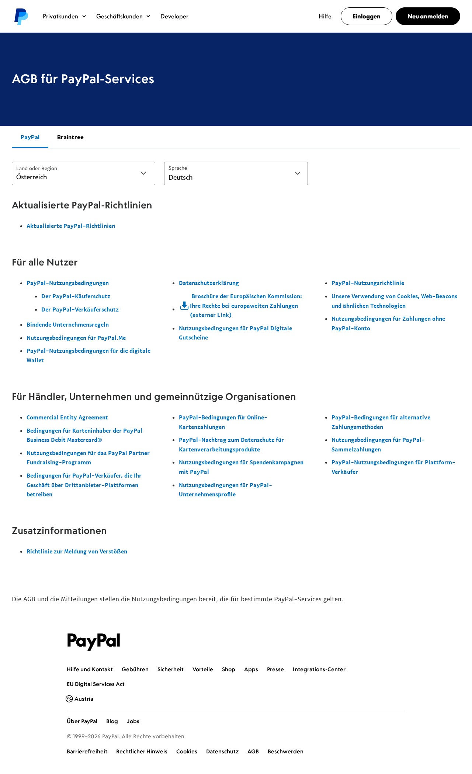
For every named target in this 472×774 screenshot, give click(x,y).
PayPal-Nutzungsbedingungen (68, 282)
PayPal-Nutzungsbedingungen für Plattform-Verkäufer (393, 466)
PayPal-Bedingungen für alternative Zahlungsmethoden (381, 422)
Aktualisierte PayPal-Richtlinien (71, 225)
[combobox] (83, 173)
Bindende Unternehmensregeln (68, 324)
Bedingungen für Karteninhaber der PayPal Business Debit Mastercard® (84, 435)
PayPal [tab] (30, 137)
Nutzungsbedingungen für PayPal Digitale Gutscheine (235, 332)
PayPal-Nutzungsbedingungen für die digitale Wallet (88, 355)
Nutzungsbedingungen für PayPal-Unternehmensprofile (225, 489)
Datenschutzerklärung (209, 282)
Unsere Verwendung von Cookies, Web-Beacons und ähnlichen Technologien (394, 300)
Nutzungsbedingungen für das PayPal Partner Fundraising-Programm (88, 457)
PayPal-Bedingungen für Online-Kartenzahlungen (223, 422)
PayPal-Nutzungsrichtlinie (368, 282)
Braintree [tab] (70, 137)
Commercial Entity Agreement (67, 417)
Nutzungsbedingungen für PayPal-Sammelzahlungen (378, 444)
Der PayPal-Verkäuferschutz (80, 309)
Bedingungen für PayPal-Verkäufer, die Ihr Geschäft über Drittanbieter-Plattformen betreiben (84, 485)
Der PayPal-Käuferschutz (75, 296)
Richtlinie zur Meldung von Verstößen (77, 551)
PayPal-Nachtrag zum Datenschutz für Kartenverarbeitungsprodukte (231, 444)
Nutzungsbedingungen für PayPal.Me (76, 337)
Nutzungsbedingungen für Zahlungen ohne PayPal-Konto (388, 323)
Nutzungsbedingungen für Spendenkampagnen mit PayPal (241, 466)
